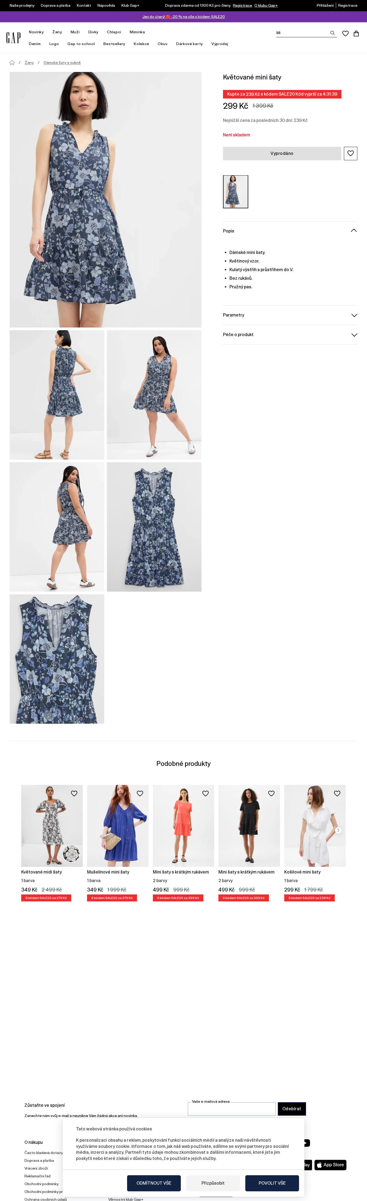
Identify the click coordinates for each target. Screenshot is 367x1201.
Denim (35, 44)
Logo (54, 44)
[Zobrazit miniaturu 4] (154, 527)
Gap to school (81, 44)
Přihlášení (325, 5)
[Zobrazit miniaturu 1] (57, 395)
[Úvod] (12, 62)
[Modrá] (235, 191)
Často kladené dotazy (43, 1153)
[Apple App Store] (330, 1165)
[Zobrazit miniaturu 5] (57, 659)
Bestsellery (114, 44)
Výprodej (219, 44)
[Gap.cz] (13, 37)
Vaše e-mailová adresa (211, 1102)
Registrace (242, 5)
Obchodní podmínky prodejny (49, 1191)
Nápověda (106, 5)
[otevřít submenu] (46, 32)
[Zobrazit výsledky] (332, 33)
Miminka (137, 32)
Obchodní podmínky (41, 1184)
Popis (228, 230)
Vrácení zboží (36, 1168)
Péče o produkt (238, 334)
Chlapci (114, 32)
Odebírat (291, 1108)
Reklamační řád (37, 1176)
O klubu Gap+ (266, 5)
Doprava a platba (55, 5)
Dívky (93, 32)
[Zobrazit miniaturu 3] (57, 527)
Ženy (57, 32)
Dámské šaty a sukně (62, 62)
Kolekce (141, 44)
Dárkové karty (189, 44)
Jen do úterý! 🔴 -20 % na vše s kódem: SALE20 (183, 16)
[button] (350, 153)
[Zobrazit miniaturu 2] (154, 395)
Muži (75, 32)
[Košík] (356, 33)
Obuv (163, 44)
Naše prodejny (22, 5)
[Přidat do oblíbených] (74, 793)
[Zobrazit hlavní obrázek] (106, 199)
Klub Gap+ (130, 5)
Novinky (36, 32)
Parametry (233, 314)
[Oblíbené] (345, 33)
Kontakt (84, 5)
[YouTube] (305, 1143)
